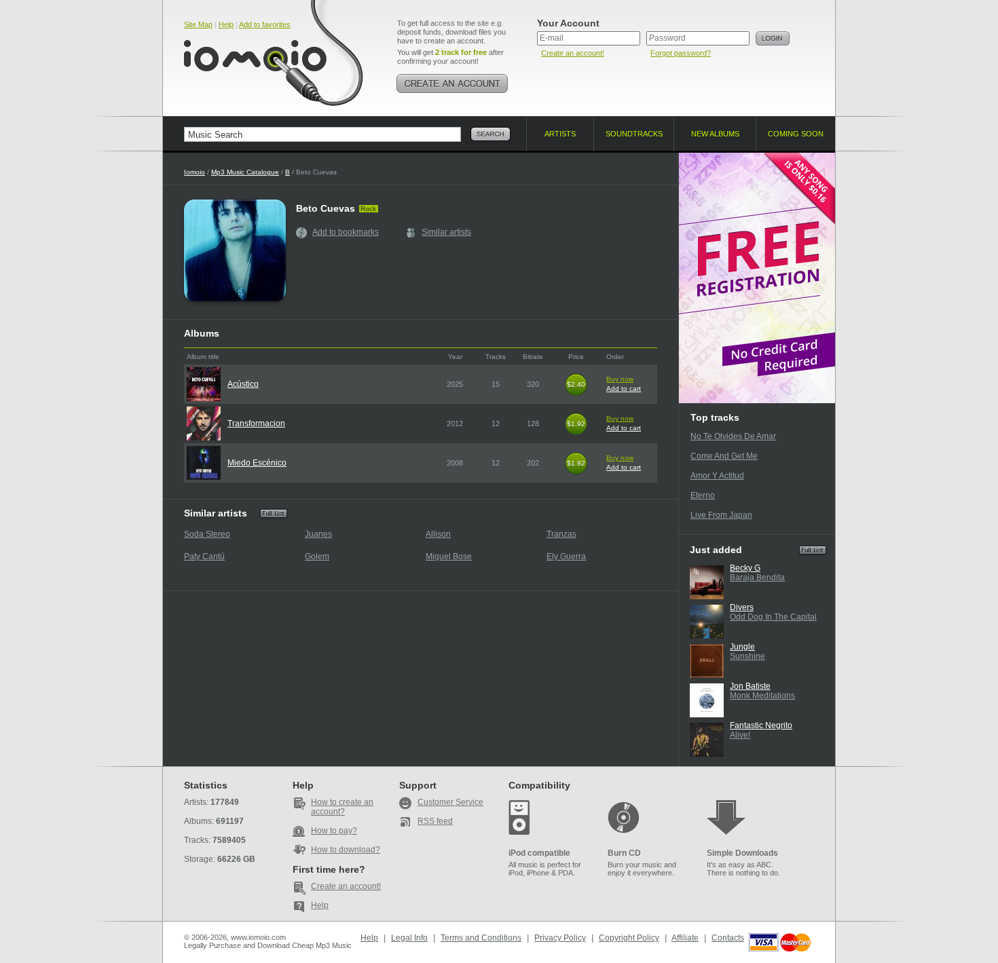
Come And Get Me (724, 456)
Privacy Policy (560, 938)
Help (226, 24)
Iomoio (194, 172)
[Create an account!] (452, 83)
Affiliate (685, 938)
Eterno (702, 495)
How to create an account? (342, 806)
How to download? (345, 849)
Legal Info (409, 938)
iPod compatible (539, 853)
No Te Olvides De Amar (733, 436)
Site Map (198, 24)
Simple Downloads (742, 853)
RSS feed (435, 821)
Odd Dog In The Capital (773, 617)
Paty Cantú (204, 556)
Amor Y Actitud (717, 475)
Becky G (745, 568)
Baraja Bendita (757, 577)
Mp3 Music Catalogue (245, 172)
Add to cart (623, 388)
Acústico (243, 384)
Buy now (619, 379)
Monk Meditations (762, 695)
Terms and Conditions (481, 938)
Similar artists (446, 232)
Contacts (727, 938)
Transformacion (256, 423)
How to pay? (334, 830)
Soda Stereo (207, 534)
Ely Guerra (566, 556)
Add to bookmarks (345, 232)
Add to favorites (265, 24)
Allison (438, 534)
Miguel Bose (449, 556)
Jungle (742, 647)
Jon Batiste (750, 686)
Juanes (318, 534)
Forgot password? (680, 53)
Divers (742, 607)
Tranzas (561, 534)
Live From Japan (721, 515)
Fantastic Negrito (761, 725)
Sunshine (747, 656)
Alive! (740, 735)
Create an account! (572, 53)
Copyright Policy (629, 938)
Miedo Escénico (257, 463)
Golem (317, 556)
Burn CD (624, 853)
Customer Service (450, 802)
